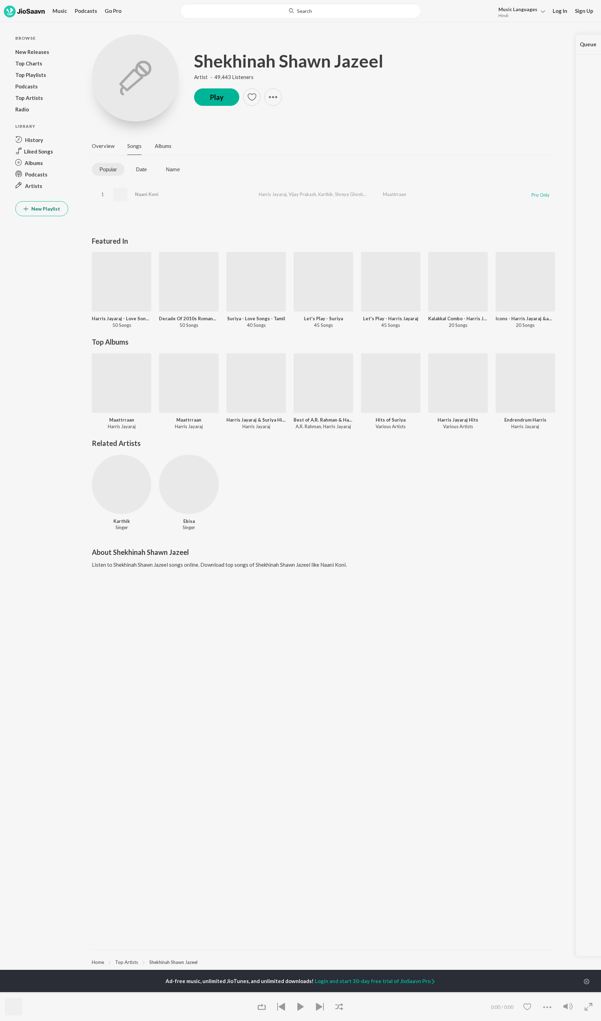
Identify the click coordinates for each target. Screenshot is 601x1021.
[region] (323, 962)
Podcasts (86, 11)
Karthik (325, 194)
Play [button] (217, 97)
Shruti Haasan (184, 992)
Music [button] (60, 11)
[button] (520, 12)
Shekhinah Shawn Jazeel (288, 60)
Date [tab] (141, 169)
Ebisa (189, 521)
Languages (517, 9)
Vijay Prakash (302, 194)
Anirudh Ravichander (113, 992)
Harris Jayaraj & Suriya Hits (256, 420)
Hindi (503, 15)
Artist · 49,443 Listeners (224, 77)
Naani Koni (147, 194)
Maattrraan (394, 194)
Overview (103, 146)
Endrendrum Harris (525, 420)
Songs (134, 146)
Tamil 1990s (339, 992)
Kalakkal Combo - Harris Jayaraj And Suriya (458, 318)
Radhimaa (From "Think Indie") (279, 992)
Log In (560, 11)
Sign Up (584, 11)
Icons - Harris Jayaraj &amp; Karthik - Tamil (525, 318)
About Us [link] (493, 992)
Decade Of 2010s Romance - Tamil (188, 318)
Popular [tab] (108, 169)
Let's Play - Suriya (323, 318)
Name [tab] (173, 169)
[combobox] (300, 11)
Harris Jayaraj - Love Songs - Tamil (121, 318)
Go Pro (113, 11)
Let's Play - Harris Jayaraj (390, 318)
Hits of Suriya (391, 420)
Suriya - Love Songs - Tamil (256, 318)
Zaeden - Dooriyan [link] (425, 992)
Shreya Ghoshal (351, 194)
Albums (163, 146)
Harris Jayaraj (273, 194)
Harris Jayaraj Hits (458, 420)
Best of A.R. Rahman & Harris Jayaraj (323, 420)
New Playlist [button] (45, 209)
